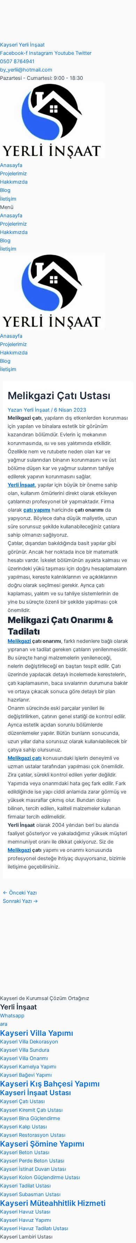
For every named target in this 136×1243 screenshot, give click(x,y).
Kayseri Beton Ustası (24, 1152)
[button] (68, 207)
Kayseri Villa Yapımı (36, 1033)
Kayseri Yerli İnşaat (22, 45)
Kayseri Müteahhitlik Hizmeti (53, 1203)
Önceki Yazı (20, 893)
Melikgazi (19, 641)
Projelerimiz (13, 173)
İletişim (8, 199)
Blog (5, 190)
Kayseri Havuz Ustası (25, 1212)
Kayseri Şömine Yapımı (42, 1143)
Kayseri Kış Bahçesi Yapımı (50, 1083)
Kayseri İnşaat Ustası (35, 1093)
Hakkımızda (14, 182)
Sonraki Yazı (20, 901)
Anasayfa (11, 165)
